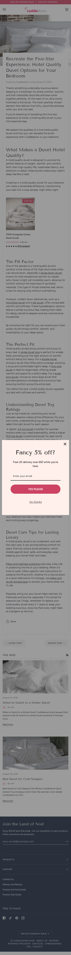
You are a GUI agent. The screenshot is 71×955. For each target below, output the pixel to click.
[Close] (65, 444)
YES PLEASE (35, 489)
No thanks (35, 502)
